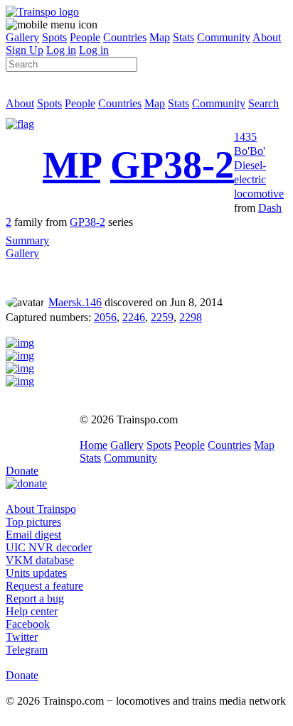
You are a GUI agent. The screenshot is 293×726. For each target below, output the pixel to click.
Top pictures (33, 522)
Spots (54, 37)
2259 (162, 317)
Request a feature (44, 586)
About (266, 37)
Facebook (28, 624)
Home (93, 445)
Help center (32, 611)
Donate (22, 471)
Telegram (27, 650)
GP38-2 (172, 164)
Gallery (22, 37)
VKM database (40, 560)
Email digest (33, 535)
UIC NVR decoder (49, 547)
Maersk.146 (75, 302)
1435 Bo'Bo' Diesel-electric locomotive (259, 165)
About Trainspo (41, 509)
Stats (183, 37)
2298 (190, 317)
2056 (105, 317)
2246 (133, 317)
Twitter (22, 637)
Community (223, 37)
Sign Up (24, 50)
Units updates (36, 573)
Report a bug (35, 598)
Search (263, 103)
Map (159, 37)
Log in (61, 50)
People (85, 37)
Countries (124, 37)
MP (71, 164)
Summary (27, 240)
